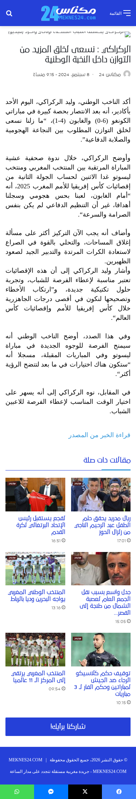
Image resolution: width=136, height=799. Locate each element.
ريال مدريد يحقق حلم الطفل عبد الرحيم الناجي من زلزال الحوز (102, 525)
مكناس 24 (110, 74)
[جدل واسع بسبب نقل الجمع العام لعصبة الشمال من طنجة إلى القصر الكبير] (101, 569)
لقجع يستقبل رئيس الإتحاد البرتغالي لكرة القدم (40, 525)
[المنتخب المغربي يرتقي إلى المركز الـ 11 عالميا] (35, 649)
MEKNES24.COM (25, 759)
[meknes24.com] (68, 13)
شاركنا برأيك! (68, 727)
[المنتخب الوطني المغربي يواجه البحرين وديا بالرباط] (35, 569)
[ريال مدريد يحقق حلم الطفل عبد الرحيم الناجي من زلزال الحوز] (101, 494)
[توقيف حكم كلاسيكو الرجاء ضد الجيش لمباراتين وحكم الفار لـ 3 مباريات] (101, 649)
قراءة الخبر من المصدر (100, 435)
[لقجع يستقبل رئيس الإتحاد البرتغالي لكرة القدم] (35, 494)
